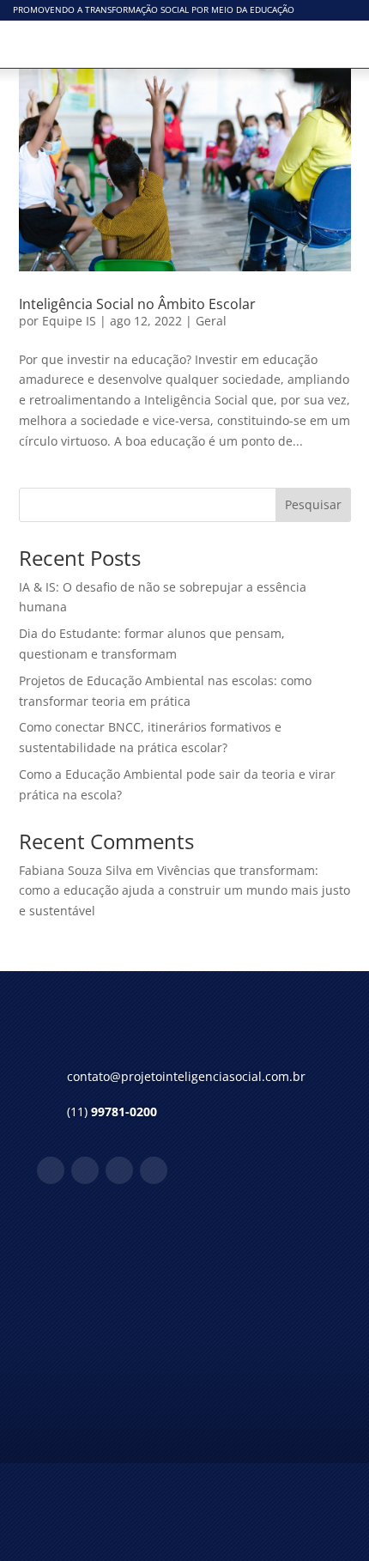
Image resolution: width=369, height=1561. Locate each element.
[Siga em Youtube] (153, 1170)
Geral (211, 321)
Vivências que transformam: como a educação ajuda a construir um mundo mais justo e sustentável (184, 891)
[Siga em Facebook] (50, 1170)
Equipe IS (69, 321)
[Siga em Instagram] (85, 1170)
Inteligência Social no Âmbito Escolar (137, 304)
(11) (112, 1111)
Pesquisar (313, 504)
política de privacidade (165, 1415)
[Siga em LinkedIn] (119, 1170)
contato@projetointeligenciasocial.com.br (186, 1076)
